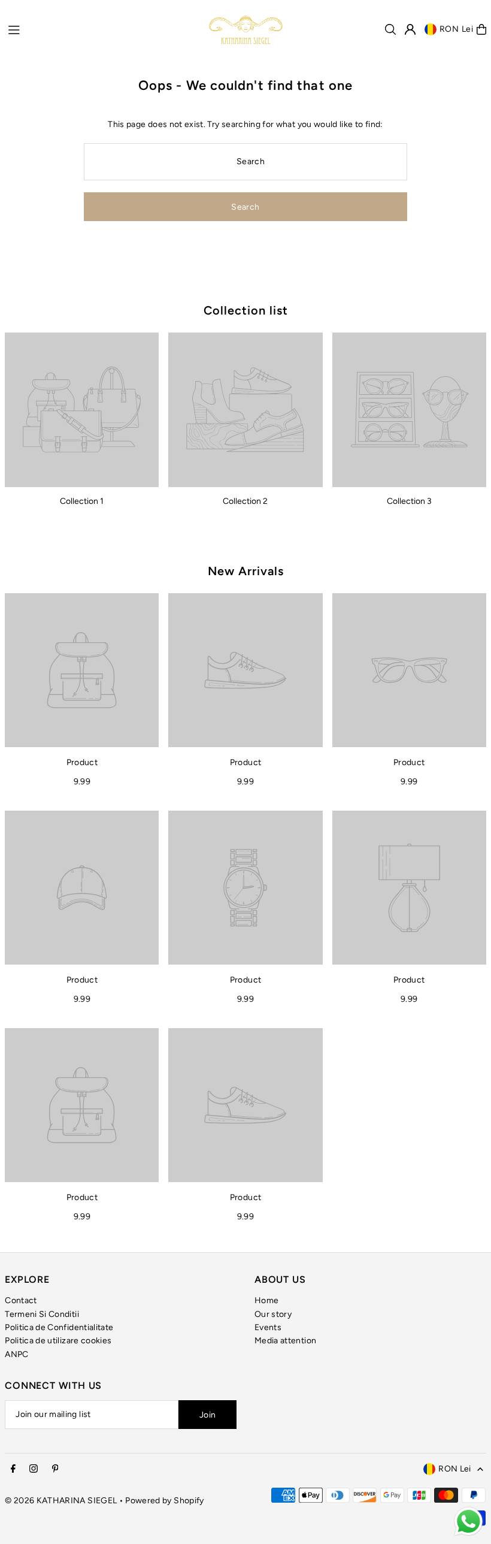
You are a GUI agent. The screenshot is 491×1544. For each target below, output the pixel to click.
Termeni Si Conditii (42, 1314)
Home (266, 1300)
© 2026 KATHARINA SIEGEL (62, 1500)
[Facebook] (13, 1469)
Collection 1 (82, 501)
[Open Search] (390, 29)
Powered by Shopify (164, 1500)
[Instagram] (33, 1469)
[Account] (410, 29)
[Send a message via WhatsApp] (468, 1521)
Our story (273, 1314)
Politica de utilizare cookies (58, 1340)
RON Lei (457, 29)
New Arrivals (246, 571)
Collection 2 (245, 501)
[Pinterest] (55, 1469)
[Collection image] (82, 410)
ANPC (16, 1354)
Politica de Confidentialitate (59, 1327)
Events (267, 1327)
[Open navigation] (102, 28)
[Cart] (481, 29)
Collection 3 (409, 501)
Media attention (285, 1340)
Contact (21, 1300)
